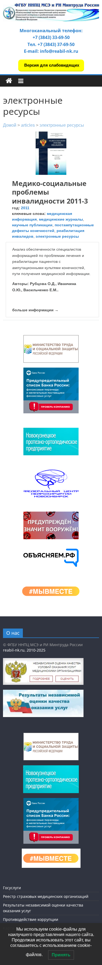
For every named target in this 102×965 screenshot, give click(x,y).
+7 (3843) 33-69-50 (51, 37)
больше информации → (35, 310)
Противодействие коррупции (30, 919)
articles (28, 125)
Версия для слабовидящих (51, 65)
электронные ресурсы (61, 125)
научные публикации (32, 225)
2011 (25, 208)
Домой (9, 125)
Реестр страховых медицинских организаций (45, 896)
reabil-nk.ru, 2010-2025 (24, 650)
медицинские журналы (61, 219)
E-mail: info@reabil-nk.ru (51, 51)
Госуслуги (12, 887)
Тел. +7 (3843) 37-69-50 (51, 44)
